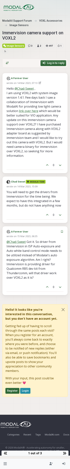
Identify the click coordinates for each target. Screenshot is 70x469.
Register (12, 390)
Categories (13, 434)
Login (25, 390)
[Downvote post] (60, 165)
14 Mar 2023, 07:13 (27, 83)
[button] (5, 464)
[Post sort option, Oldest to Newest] (7, 63)
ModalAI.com (52, 434)
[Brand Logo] (19, 7)
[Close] (63, 309)
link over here (28, 111)
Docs (66, 434)
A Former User (19, 78)
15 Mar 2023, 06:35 (27, 236)
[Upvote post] (47, 165)
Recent (27, 434)
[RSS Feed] (5, 51)
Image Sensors (15, 45)
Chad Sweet (18, 181)
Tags (38, 434)
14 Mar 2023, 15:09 (27, 186)
